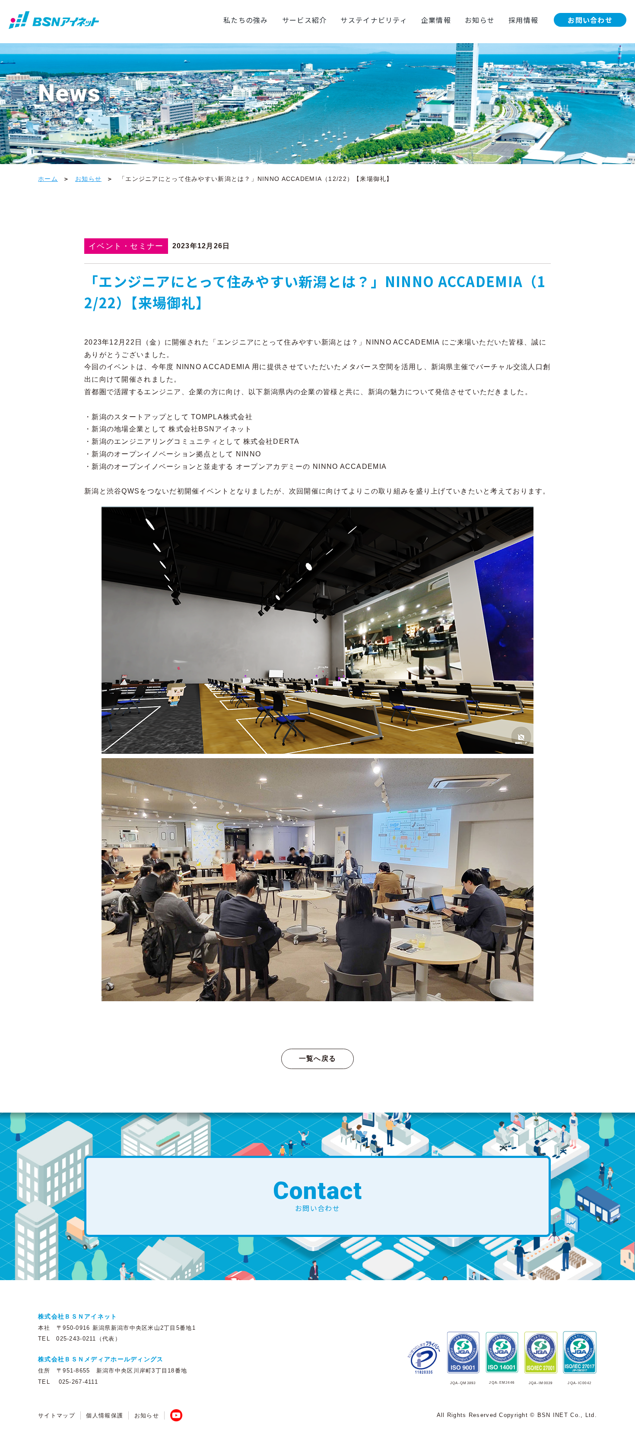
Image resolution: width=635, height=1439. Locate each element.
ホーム (48, 178)
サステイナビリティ (373, 20)
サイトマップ (56, 1415)
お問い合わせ (590, 20)
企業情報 (436, 20)
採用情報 (523, 20)
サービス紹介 (304, 20)
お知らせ (480, 20)
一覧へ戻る (317, 1058)
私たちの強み (245, 20)
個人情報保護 (104, 1415)
